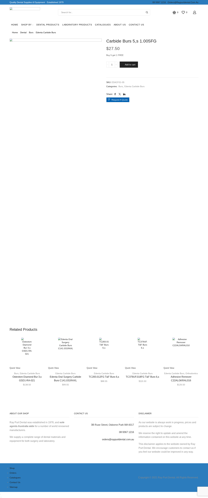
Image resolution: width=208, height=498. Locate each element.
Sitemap (14, 487)
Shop (12, 468)
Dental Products (47, 24)
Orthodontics (191, 373)
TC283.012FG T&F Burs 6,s (104, 377)
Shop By (26, 24)
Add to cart (130, 64)
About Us (120, 24)
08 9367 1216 (158, 2)
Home (14, 24)
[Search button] (147, 12)
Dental (23, 32)
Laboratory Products (77, 24)
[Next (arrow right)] (1, 497)
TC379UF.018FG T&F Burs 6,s (142, 377)
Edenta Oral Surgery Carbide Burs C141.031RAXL (65, 379)
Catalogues (103, 24)
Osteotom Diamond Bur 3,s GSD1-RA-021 (27, 379)
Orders (13, 473)
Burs (31, 32)
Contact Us (136, 24)
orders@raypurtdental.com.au (182, 2)
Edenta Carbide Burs (46, 32)
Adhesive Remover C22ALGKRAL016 (181, 379)
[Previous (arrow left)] (0, 497)
